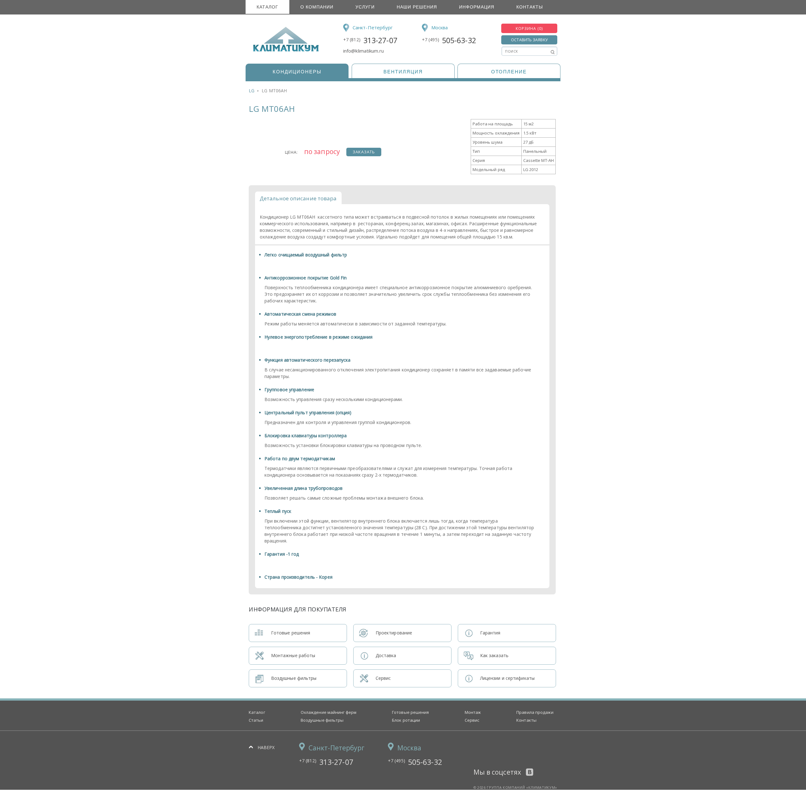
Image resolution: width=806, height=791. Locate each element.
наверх (266, 747)
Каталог (267, 6)
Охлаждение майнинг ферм (328, 712)
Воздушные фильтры (322, 720)
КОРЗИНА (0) (529, 28)
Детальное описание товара (298, 198)
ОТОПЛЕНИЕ (509, 71)
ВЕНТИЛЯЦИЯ (403, 71)
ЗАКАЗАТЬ (364, 152)
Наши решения (417, 6)
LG (251, 91)
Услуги (365, 6)
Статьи (256, 720)
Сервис (472, 720)
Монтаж (473, 712)
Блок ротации (406, 720)
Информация (476, 6)
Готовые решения (410, 712)
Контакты (529, 6)
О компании (316, 6)
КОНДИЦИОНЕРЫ (297, 71)
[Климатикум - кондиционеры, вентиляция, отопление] (284, 50)
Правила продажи (534, 712)
